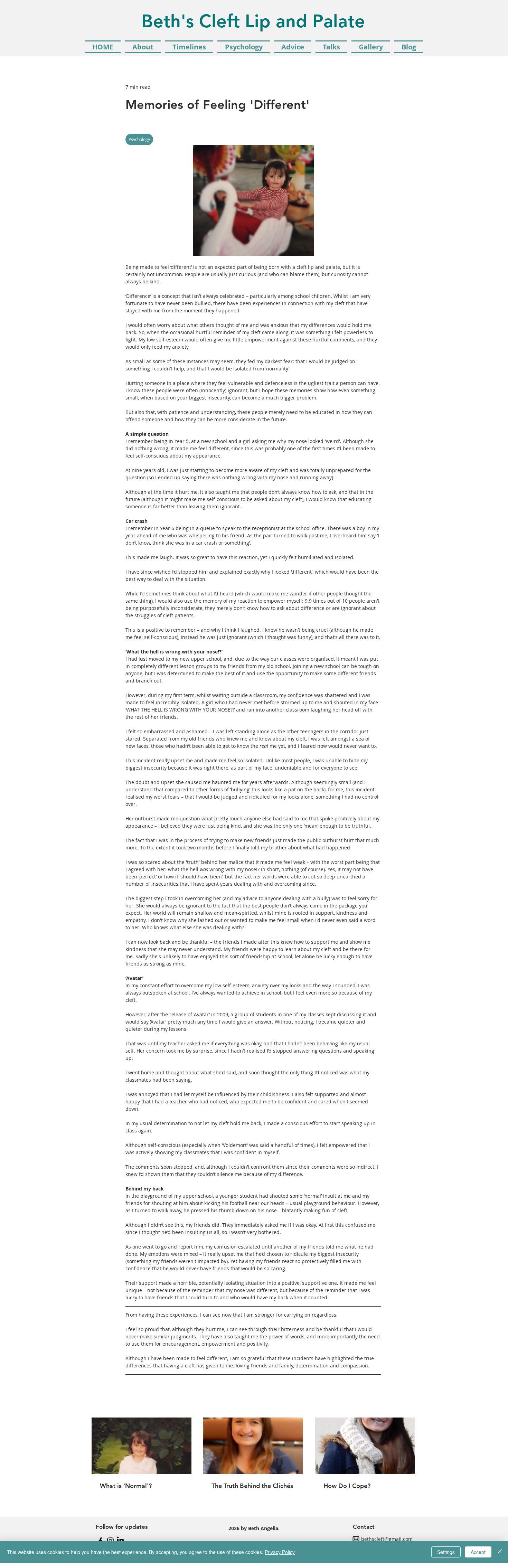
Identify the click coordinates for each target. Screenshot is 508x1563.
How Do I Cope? (346, 1486)
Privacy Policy (280, 1551)
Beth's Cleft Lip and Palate (253, 21)
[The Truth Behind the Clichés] (253, 1446)
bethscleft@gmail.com (387, 1539)
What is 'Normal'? (126, 1486)
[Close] (500, 1551)
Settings (446, 1551)
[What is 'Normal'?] (141, 1446)
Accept (478, 1551)
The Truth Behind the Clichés (252, 1486)
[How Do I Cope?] (365, 1446)
